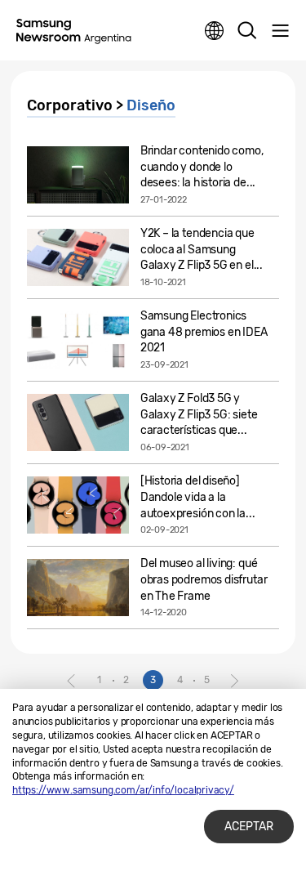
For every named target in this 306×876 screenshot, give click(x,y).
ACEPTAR (248, 827)
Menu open (280, 31)
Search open (247, 31)
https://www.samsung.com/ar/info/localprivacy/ (123, 790)
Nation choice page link (214, 31)
